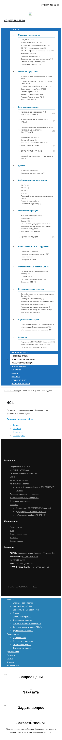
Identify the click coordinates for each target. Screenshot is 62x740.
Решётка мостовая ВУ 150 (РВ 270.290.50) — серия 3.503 (37, 82)
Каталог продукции (18, 534)
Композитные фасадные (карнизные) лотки (37, 127)
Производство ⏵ (20, 352)
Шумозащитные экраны (29, 319)
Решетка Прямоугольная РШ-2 (32, 97)
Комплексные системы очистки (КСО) (35, 254)
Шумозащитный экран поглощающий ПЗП (36, 330)
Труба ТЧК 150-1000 (28, 100)
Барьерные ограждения (23, 641)
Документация (19, 366)
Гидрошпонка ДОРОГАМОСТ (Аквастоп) (33, 508)
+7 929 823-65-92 (17, 560)
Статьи (15, 373)
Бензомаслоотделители (29, 251)
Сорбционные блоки (28, 259)
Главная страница (12, 390)
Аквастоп (22, 337)
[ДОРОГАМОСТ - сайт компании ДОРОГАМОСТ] (4, 587)
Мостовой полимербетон (30, 201)
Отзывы (16, 377)
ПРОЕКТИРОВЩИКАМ (21, 384)
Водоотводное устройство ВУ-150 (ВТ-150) (36, 86)
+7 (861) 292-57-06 (14, 20)
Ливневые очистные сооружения (33, 246)
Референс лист (19, 380)
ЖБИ (12, 531)
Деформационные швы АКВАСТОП (31, 512)
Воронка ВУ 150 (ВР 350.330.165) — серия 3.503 (36, 78)
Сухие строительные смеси (31, 289)
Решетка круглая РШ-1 (29, 92)
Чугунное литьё (20, 356)
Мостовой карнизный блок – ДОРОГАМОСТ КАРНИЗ (37, 157)
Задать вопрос (16, 541)
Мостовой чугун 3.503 (28, 72)
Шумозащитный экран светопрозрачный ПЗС (38, 324)
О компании (18, 432)
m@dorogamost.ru (24, 563)
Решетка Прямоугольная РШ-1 (32, 94)
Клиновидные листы (28, 53)
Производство (19, 435)
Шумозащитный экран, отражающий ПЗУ (36, 327)
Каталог (15, 30)
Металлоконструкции (28, 211)
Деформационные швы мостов (32, 180)
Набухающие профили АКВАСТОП (31, 515)
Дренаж (21, 165)
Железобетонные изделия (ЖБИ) (33, 267)
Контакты (16, 370)
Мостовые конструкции (30, 231)
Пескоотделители (27, 257)
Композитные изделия (28, 107)
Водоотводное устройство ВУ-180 (33, 89)
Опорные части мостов (29, 35)
